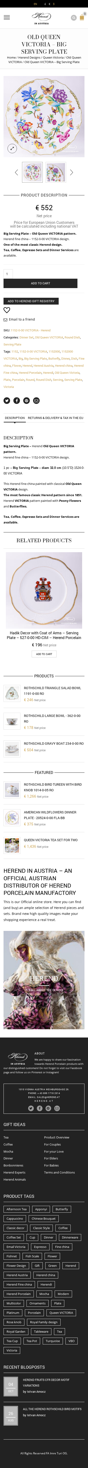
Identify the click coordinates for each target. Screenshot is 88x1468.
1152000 (54, 351)
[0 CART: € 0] (83, 19)
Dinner (65, 358)
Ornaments (38, 1303)
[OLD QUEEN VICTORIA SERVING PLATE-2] (56, 172)
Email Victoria (16, 1247)
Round (30, 380)
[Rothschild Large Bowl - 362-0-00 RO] (12, 721)
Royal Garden (16, 1331)
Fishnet (12, 1256)
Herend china (64, 365)
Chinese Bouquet (44, 1218)
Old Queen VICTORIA (49, 337)
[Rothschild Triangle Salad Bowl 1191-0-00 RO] (12, 693)
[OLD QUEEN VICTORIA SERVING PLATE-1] (44, 116)
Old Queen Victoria (67, 372)
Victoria (9, 387)
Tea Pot (32, 1341)
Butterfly (54, 358)
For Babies (51, 1165)
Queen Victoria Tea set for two (51, 840)
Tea (6, 1137)
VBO (72, 1341)
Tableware (41, 1331)
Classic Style (41, 1228)
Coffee (8, 1144)
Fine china (62, 1247)
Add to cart (40, 283)
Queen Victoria (53, 57)
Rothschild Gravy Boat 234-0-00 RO (54, 743)
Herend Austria (44, 365)
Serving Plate (12, 344)
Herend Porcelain (30, 372)
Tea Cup (12, 1341)
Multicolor (14, 1303)
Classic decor (15, 1228)
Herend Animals (15, 1179)
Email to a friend (22, 319)
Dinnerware (70, 1237)
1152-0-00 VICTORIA (33, 351)
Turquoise (53, 1341)
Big (21, 358)
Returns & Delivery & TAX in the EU (55, 418)
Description (15, 418)
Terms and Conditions (59, 1172)
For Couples (52, 1144)
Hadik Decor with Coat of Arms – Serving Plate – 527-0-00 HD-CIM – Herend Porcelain (44, 635)
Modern (63, 1294)
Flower (16, 365)
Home (11, 57)
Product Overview (56, 1137)
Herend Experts (14, 1172)
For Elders (51, 1158)
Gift (37, 1265)
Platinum (13, 1313)
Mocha (8, 1151)
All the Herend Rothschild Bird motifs (52, 1409)
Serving (58, 380)
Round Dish (72, 337)
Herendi (48, 372)
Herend (27, 365)
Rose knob (14, 1322)
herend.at (44, 1101)
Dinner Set (26, 337)
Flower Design (16, 1265)
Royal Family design (43, 1322)
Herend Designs (29, 57)
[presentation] (17, 172)
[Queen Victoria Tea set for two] (12, 845)
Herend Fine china (19, 1284)
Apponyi (41, 1209)
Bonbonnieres (13, 1165)
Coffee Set (14, 1237)
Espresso (40, 1247)
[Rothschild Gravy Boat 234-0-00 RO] (12, 748)
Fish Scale (32, 1256)
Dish (74, 358)
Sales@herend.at (48, 1097)
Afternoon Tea (17, 1209)
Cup (32, 1237)
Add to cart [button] (44, 654)
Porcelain (18, 380)
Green (52, 1265)
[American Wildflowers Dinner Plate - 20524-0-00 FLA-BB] (12, 817)
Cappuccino (15, 1218)
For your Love (54, 1151)
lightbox (12, 148)
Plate (7, 380)
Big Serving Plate (35, 358)
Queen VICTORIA (61, 1313)
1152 (14, 351)
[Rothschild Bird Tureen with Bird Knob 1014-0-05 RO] (12, 789)
